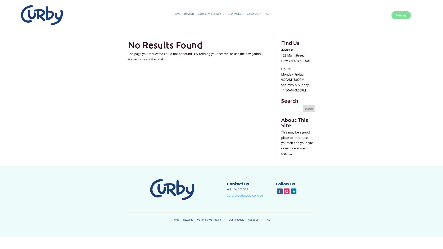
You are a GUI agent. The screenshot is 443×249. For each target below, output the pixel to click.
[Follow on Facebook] (280, 191)
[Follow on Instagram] (287, 191)
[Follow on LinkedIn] (293, 191)
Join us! (401, 15)
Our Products (236, 14)
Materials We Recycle (209, 14)
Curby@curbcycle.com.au (245, 195)
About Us (252, 14)
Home (177, 14)
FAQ (267, 14)
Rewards (189, 14)
